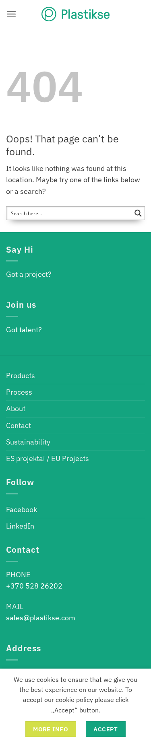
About (15, 408)
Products (20, 375)
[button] (11, 14)
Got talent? (24, 329)
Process (19, 392)
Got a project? (29, 274)
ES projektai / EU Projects (47, 458)
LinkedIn (20, 526)
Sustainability (28, 442)
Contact (18, 425)
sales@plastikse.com (40, 617)
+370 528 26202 (34, 586)
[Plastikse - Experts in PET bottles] (75, 14)
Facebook (21, 509)
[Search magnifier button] (138, 213)
